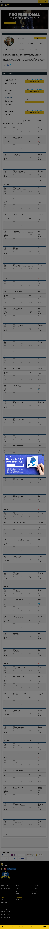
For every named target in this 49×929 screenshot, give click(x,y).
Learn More (36, 926)
